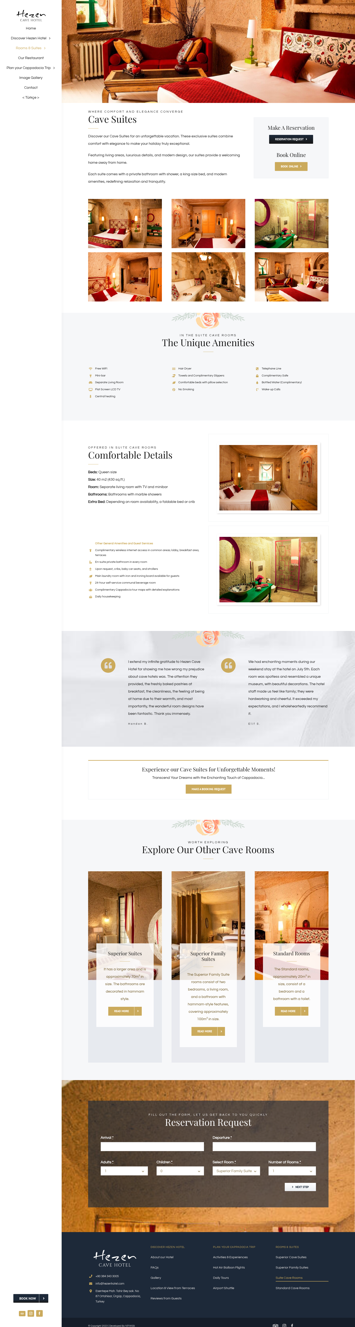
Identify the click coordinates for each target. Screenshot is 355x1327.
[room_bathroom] (268, 539)
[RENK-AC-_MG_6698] (268, 447)
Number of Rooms (285, 1162)
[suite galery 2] (208, 201)
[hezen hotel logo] (31, 8)
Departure (222, 1138)
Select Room (224, 1162)
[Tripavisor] (22, 1313)
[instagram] (31, 1313)
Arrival (107, 1138)
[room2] (291, 254)
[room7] (125, 254)
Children (165, 1162)
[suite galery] (291, 201)
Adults (107, 1162)
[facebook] (39, 1313)
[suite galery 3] (125, 201)
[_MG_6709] (208, 254)
